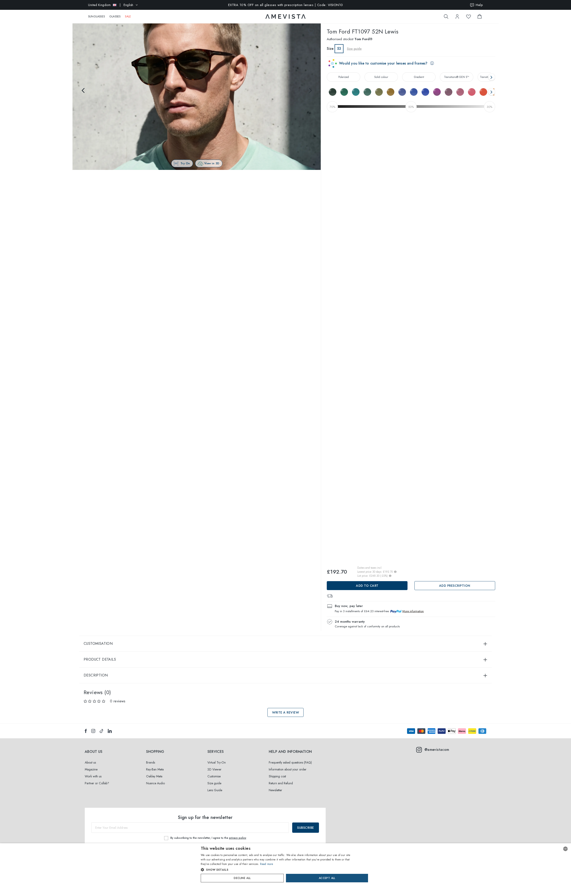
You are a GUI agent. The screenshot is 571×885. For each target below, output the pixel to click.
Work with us (93, 776)
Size (330, 48)
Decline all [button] (242, 878)
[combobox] (565, 849)
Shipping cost (277, 776)
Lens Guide (214, 790)
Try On (185, 163)
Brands (150, 762)
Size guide (214, 783)
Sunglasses (96, 17)
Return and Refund (281, 783)
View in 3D (211, 163)
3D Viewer (214, 769)
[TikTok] (101, 731)
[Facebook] (86, 731)
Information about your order (287, 769)
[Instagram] (93, 731)
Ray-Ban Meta (155, 769)
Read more (266, 864)
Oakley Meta (154, 776)
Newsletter (275, 790)
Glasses (114, 17)
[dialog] (285, 864)
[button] (276, 869)
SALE (128, 17)
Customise (214, 776)
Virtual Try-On (216, 762)
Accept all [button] (327, 878)
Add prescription (454, 585)
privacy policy (237, 838)
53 (339, 48)
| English (110, 5)
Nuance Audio (155, 783)
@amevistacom (436, 749)
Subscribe (305, 827)
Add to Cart (367, 585)
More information (413, 611)
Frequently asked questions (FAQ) (290, 762)
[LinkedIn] (110, 731)
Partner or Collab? (97, 783)
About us (90, 762)
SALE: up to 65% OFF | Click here (285, 5)
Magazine (91, 769)
